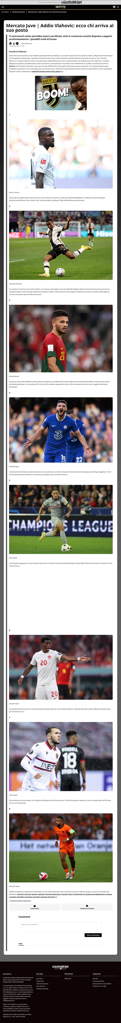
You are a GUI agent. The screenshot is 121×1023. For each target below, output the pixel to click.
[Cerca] (118, 7)
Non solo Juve (40, 986)
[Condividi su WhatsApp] (10, 43)
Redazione (68, 978)
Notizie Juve (40, 981)
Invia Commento (93, 935)
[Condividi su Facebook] (13, 43)
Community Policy (98, 981)
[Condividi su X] (17, 43)
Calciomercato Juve (18, 12)
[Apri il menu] (3, 7)
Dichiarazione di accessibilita (102, 984)
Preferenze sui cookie (99, 986)
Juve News (5, 12)
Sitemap (95, 978)
